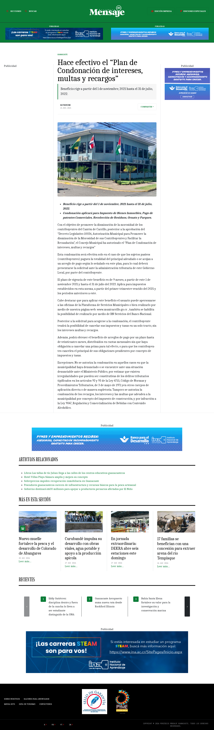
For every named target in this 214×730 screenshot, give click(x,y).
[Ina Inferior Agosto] (107, 651)
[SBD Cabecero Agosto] (160, 34)
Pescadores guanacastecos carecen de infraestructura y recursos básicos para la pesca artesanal (80, 485)
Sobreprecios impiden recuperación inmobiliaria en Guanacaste (61, 481)
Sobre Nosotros (12, 699)
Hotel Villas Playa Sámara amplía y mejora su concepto (56, 477)
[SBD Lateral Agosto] (187, 83)
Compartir (146, 107)
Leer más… (25, 561)
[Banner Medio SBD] (107, 438)
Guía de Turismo (27, 704)
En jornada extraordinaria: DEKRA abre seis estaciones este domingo (124, 548)
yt (61, 725)
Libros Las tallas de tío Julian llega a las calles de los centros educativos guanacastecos (74, 473)
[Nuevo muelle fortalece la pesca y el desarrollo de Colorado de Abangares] (38, 522)
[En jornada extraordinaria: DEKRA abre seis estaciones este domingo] (130, 522)
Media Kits (9, 704)
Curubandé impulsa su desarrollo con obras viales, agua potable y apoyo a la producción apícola (83, 548)
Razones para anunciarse (36, 699)
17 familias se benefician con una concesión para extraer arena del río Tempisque (176, 548)
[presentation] (26, 606)
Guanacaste (63, 54)
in (70, 725)
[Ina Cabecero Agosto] (54, 34)
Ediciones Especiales (194, 11)
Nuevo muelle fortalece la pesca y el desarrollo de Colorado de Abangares (37, 545)
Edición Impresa (163, 11)
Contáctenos (45, 704)
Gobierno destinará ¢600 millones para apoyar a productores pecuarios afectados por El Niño (78, 489)
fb (53, 725)
